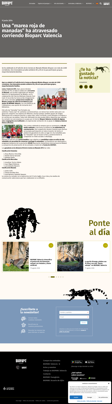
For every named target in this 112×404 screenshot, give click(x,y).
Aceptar (76, 397)
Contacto (47, 374)
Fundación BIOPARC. (49, 145)
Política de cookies (81, 401)
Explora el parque (44, 3)
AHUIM (30, 143)
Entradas (32, 3)
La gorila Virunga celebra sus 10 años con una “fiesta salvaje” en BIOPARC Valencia (41, 263)
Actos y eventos (49, 367)
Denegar (89, 397)
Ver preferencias (103, 397)
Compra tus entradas (51, 360)
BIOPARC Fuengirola (51, 377)
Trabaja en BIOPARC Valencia (55, 370)
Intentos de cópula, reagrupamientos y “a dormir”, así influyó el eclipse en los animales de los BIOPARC (96, 261)
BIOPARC (89, 3)
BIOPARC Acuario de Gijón (53, 380)
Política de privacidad (91, 401)
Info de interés (59, 3)
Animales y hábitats (74, 3)
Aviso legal (99, 401)
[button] (109, 383)
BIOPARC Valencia (50, 364)
